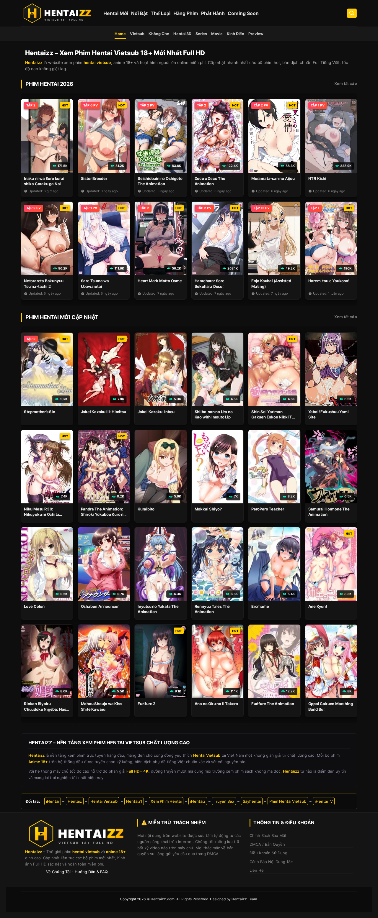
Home (120, 34)
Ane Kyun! (317, 606)
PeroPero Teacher (267, 509)
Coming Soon (243, 13)
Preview (255, 34)
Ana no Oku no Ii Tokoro (216, 703)
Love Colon (34, 606)
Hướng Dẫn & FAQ (91, 871)
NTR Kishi (317, 178)
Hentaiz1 (134, 801)
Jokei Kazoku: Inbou (156, 411)
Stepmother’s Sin (39, 411)
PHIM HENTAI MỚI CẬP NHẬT (61, 317)
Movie (217, 34)
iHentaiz (197, 801)
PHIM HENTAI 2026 (49, 84)
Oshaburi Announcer (100, 606)
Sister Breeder (94, 178)
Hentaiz (75, 801)
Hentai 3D (182, 34)
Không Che (159, 34)
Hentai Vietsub (104, 801)
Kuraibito (146, 509)
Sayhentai (252, 801)
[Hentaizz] (57, 13)
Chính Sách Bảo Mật (268, 835)
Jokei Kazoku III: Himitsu (103, 411)
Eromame (260, 606)
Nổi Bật (139, 13)
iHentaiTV (324, 801)
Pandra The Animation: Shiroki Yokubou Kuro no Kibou (103, 514)
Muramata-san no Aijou (273, 178)
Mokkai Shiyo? (208, 509)
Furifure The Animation (272, 703)
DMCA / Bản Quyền (267, 844)
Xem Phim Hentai (166, 801)
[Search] (352, 13)
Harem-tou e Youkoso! (328, 280)
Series (201, 34)
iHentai (52, 801)
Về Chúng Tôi (58, 871)
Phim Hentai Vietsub (287, 801)
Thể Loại (160, 13)
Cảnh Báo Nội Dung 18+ (271, 861)
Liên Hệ (257, 870)
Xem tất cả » (345, 83)
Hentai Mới (115, 13)
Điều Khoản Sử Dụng (268, 852)
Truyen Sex (224, 801)
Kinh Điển (235, 34)
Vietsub (137, 34)
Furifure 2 (146, 703)
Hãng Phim (185, 13)
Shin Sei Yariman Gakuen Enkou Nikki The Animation (274, 417)
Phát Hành (213, 13)
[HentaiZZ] (76, 834)
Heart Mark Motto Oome (160, 280)
